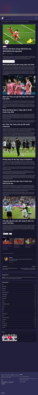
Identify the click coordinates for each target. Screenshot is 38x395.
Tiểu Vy (11, 257)
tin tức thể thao (4, 323)
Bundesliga (4, 288)
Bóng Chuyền (4, 286)
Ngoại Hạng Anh (4, 313)
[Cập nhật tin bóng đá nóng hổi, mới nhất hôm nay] (19, 241)
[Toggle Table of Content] (12, 61)
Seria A (3, 315)
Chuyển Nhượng (4, 294)
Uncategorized (4, 325)
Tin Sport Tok (4, 319)
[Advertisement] (19, 7)
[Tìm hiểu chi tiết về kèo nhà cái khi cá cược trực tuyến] (30, 241)
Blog (3, 284)
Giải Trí (3, 300)
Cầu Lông (3, 290)
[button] (11, 262)
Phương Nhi (3, 383)
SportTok (7, 21)
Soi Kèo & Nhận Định (5, 317)
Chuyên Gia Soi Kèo (5, 292)
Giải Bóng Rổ (4, 298)
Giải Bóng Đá (4, 296)
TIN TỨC (10, 21)
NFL (2, 311)
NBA (3, 309)
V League (3, 327)
